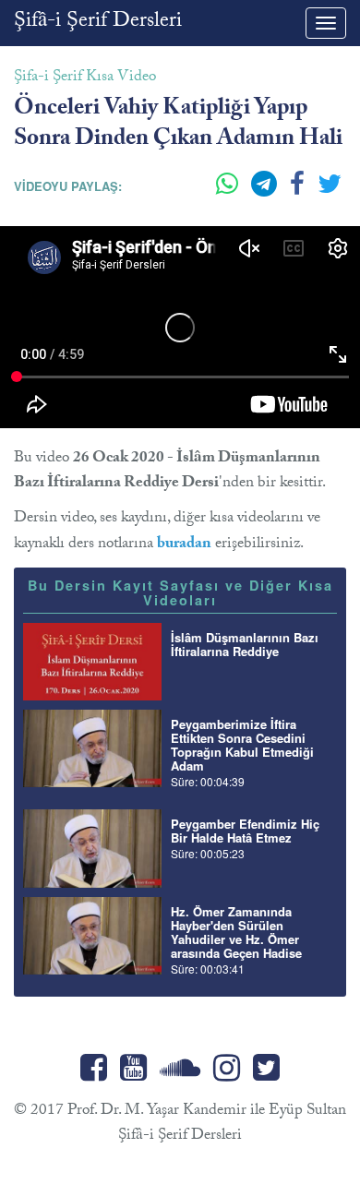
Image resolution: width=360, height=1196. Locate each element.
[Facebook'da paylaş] (299, 191)
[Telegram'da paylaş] (265, 191)
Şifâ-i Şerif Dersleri (98, 23)
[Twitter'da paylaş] (329, 191)
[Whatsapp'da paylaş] (228, 191)
